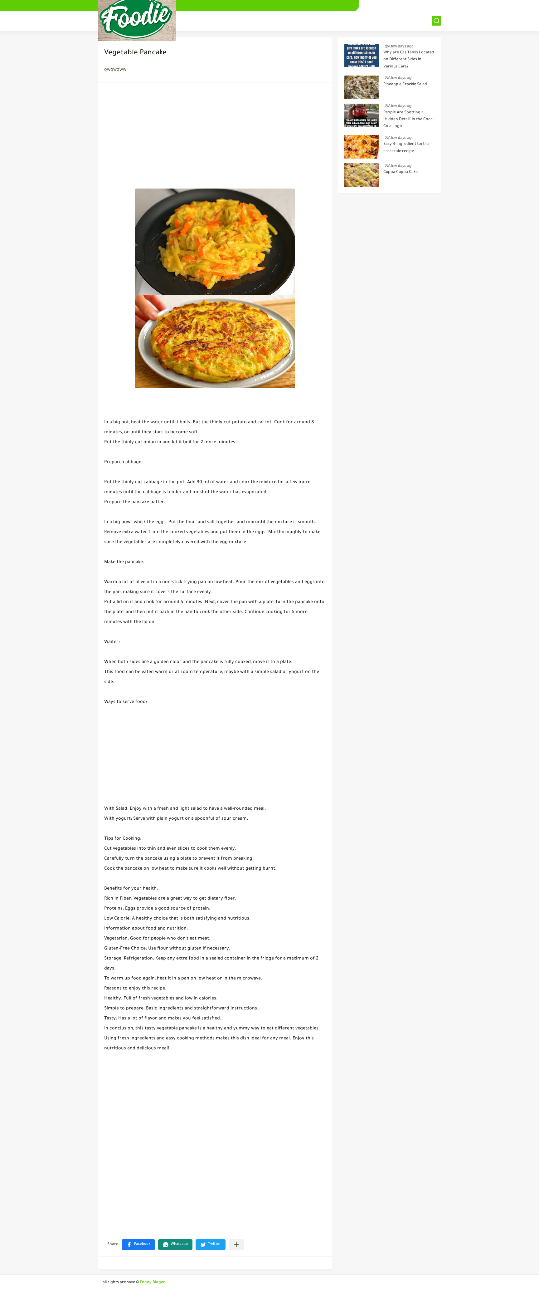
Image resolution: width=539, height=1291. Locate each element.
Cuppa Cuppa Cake (400, 172)
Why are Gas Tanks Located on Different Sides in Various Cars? (408, 60)
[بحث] (436, 21)
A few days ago (401, 46)
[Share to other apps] (236, 1244)
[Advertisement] (215, 137)
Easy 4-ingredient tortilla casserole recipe (406, 147)
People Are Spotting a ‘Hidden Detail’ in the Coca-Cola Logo (408, 119)
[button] (138, 1244)
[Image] (361, 55)
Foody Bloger (152, 1282)
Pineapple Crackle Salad (405, 84)
